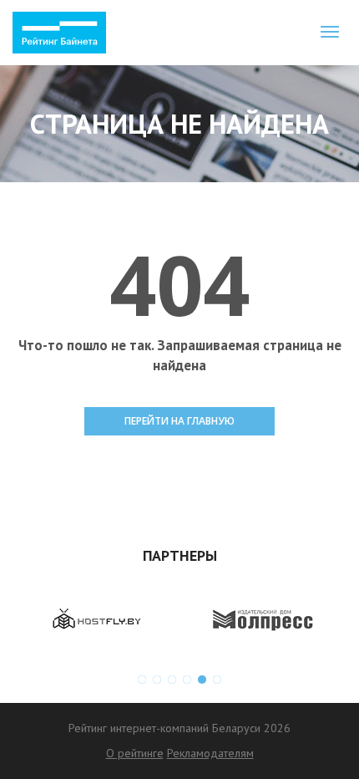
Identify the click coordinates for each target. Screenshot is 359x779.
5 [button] (202, 679)
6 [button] (217, 679)
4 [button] (187, 679)
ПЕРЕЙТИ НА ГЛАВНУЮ (179, 421)
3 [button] (172, 679)
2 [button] (157, 679)
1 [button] (142, 679)
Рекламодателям (210, 753)
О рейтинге (135, 753)
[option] (96, 619)
